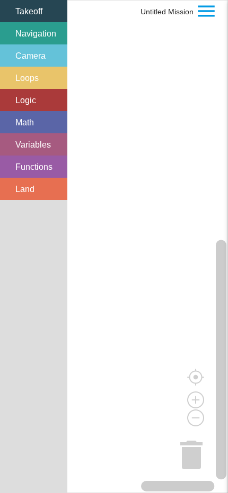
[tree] (33, 100)
